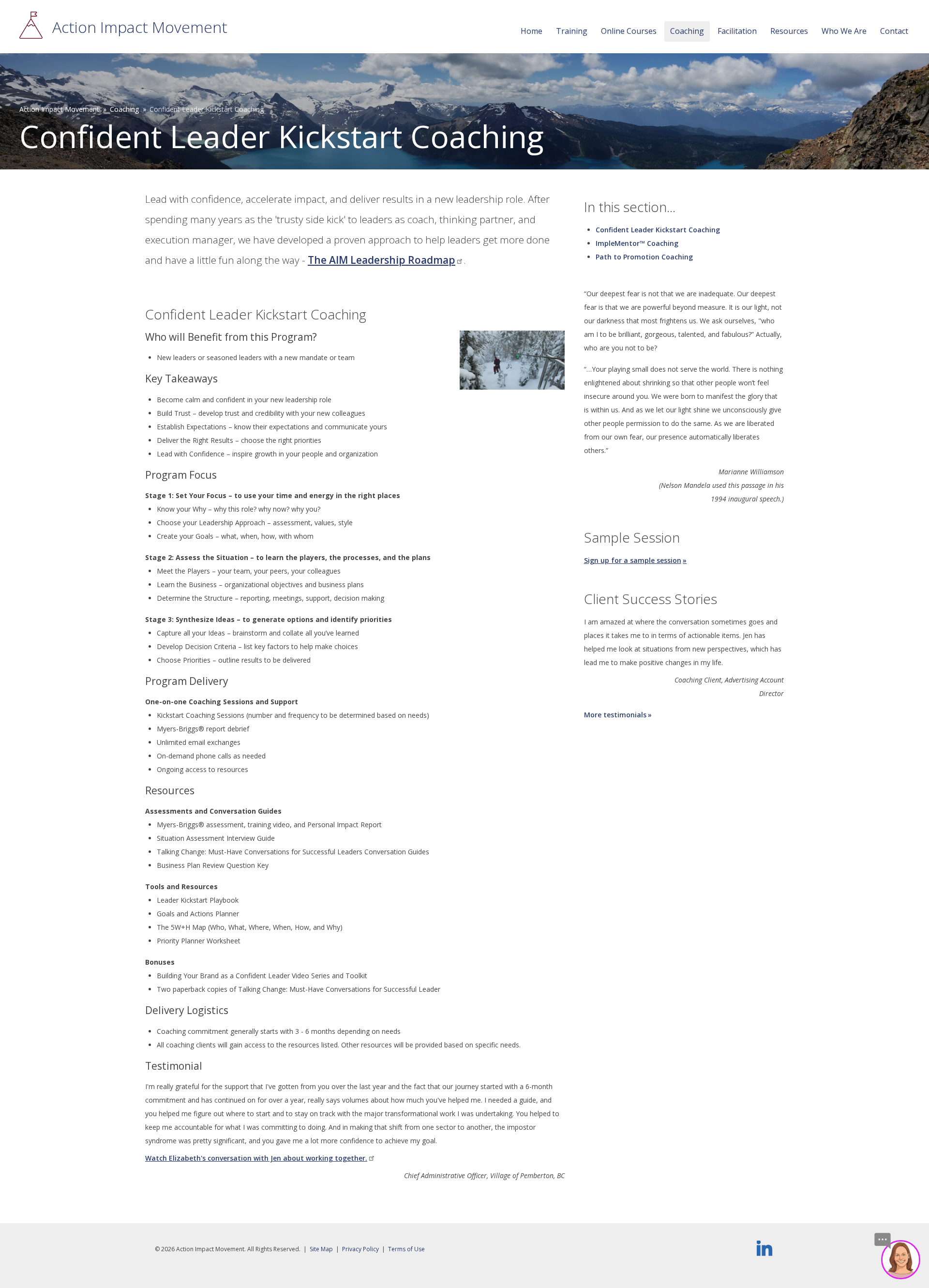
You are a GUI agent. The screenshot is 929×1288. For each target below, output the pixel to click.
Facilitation (737, 31)
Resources (789, 31)
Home (531, 31)
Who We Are (844, 31)
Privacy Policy (360, 1249)
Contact (894, 31)
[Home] (31, 26)
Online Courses (629, 31)
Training (571, 31)
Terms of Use (406, 1249)
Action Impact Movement (139, 26)
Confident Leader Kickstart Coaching (658, 229)
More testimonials (615, 714)
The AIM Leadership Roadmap (381, 260)
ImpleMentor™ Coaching (637, 243)
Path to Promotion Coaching (644, 256)
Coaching (687, 31)
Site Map (321, 1249)
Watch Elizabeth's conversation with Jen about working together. (256, 1158)
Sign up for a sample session (632, 560)
